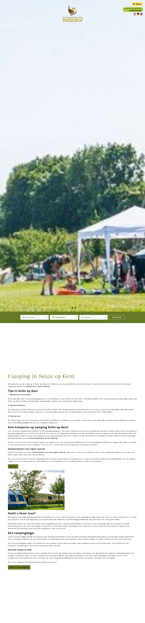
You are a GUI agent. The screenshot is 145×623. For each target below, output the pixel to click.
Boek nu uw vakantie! (19, 567)
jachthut (48, 526)
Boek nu (13, 466)
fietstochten (23, 423)
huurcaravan (63, 526)
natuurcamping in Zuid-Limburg (43, 438)
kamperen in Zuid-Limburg (38, 386)
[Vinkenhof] (72, 13)
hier (104, 412)
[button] (69, 308)
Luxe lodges (36, 526)
